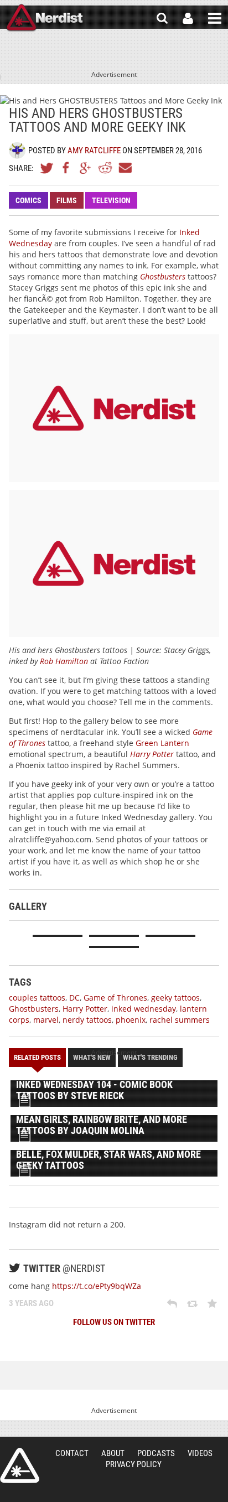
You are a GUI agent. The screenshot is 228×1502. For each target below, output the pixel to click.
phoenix (131, 1019)
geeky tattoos (175, 997)
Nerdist (45, 18)
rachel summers (179, 1019)
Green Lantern (162, 743)
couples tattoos (37, 997)
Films (66, 200)
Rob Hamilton (64, 661)
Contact (72, 1453)
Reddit (105, 168)
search (162, 18)
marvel (46, 1019)
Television (111, 200)
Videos (200, 1453)
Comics (28, 200)
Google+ (86, 168)
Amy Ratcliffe (94, 151)
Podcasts (156, 1453)
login (188, 18)
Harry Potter (152, 754)
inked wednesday (143, 1008)
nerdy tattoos (87, 1019)
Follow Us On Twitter (114, 1322)
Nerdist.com (19, 1465)
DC (74, 997)
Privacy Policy (134, 1464)
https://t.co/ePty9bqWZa (96, 1286)
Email (124, 168)
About (113, 1453)
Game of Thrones (115, 997)
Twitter (47, 168)
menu (214, 18)
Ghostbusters (162, 276)
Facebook (66, 168)
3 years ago (31, 1303)
